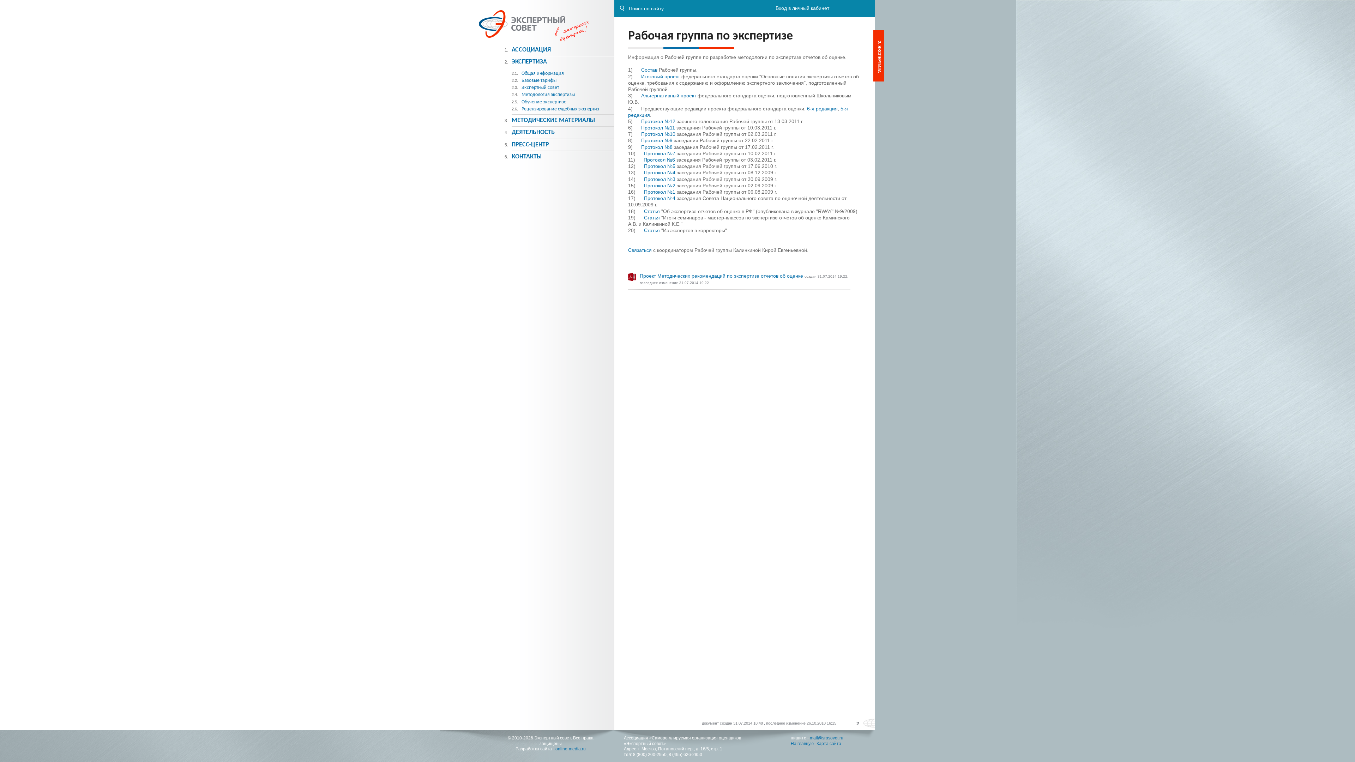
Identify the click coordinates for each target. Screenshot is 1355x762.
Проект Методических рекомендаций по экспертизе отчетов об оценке (722, 276)
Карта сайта (829, 743)
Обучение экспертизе (544, 102)
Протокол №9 (657, 140)
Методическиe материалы (553, 120)
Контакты (527, 156)
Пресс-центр (530, 144)
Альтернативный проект (668, 95)
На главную (802, 743)
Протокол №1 (659, 192)
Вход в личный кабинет (802, 8)
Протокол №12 (658, 121)
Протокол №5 (659, 166)
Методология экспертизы (548, 94)
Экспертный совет (540, 87)
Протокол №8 (657, 147)
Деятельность (533, 132)
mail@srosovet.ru (826, 738)
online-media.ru (570, 748)
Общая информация (543, 73)
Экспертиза (529, 62)
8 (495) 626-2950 (685, 754)
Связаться (640, 250)
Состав (649, 70)
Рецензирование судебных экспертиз (560, 109)
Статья (652, 211)
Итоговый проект (660, 76)
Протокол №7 (659, 153)
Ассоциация (531, 50)
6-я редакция (822, 108)
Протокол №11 (658, 128)
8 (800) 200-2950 (650, 754)
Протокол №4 (659, 172)
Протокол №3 (659, 179)
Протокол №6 (659, 160)
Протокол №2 (659, 185)
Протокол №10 (658, 134)
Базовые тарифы (539, 80)
